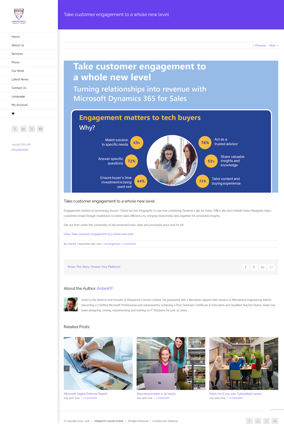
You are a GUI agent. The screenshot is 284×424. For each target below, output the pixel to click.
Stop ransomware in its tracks (156, 394)
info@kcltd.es (20, 149)
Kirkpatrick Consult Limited (109, 421)
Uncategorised (112, 244)
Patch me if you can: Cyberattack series (235, 394)
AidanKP (71, 244)
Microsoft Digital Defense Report (85, 394)
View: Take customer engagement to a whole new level (99, 234)
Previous (260, 45)
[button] (67, 368)
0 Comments (129, 244)
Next (272, 45)
